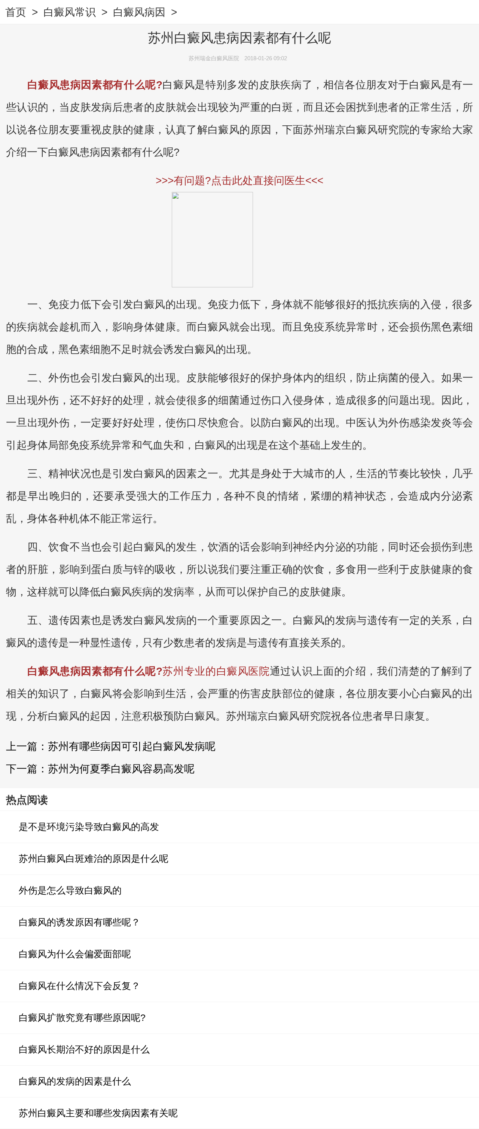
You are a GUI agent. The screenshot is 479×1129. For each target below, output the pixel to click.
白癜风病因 (139, 12)
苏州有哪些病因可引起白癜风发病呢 (132, 746)
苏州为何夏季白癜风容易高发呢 (121, 769)
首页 (15, 12)
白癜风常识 (69, 12)
